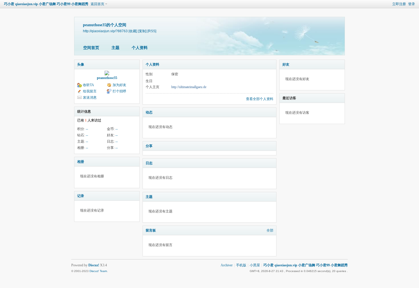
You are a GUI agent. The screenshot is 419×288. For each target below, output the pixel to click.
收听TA (88, 85)
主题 (115, 48)
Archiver (227, 265)
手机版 (241, 265)
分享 (149, 146)
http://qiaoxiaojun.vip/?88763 (105, 31)
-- (87, 129)
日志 (149, 163)
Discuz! (93, 265)
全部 (270, 230)
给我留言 (90, 91)
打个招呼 (119, 91)
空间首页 (91, 48)
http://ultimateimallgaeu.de (188, 87)
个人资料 (140, 48)
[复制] (142, 31)
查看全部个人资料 (259, 99)
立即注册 (399, 4)
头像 (80, 64)
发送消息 (90, 98)
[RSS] (151, 31)
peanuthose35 (107, 78)
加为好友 (119, 85)
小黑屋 (255, 265)
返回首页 (97, 4)
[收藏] (133, 31)
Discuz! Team (98, 271)
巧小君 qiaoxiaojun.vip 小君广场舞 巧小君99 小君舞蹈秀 (46, 4)
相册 (80, 162)
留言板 (151, 230)
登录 (411, 4)
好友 (285, 64)
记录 (80, 196)
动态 (149, 112)
